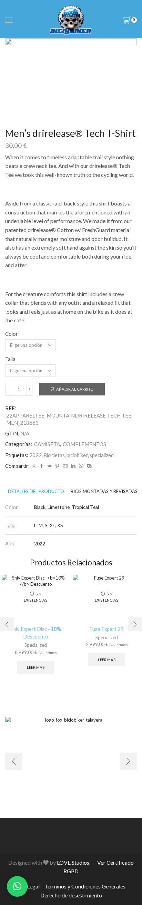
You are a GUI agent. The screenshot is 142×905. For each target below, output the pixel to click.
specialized (102, 455)
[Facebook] (41, 466)
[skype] (88, 466)
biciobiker (77, 455)
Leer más (35, 667)
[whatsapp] (81, 466)
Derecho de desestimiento (71, 895)
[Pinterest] (57, 466)
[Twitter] (34, 466)
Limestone (59, 507)
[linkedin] (73, 466)
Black (39, 507)
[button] (17, 886)
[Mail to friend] (65, 466)
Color (11, 334)
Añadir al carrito (74, 389)
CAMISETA (47, 444)
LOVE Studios (73, 862)
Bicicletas (54, 455)
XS (60, 525)
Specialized (35, 645)
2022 (35, 455)
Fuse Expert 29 (106, 629)
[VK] (49, 466)
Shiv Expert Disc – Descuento (35, 633)
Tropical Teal (85, 507)
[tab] (36, 491)
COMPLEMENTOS (84, 444)
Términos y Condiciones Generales (84, 886)
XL (52, 525)
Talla (10, 359)
